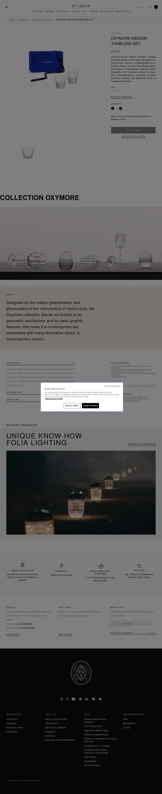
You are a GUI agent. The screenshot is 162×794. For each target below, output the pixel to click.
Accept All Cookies (90, 406)
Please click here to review (54, 399)
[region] (82, 397)
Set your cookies (72, 406)
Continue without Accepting (112, 386)
